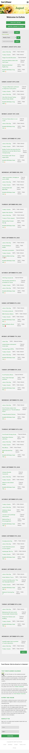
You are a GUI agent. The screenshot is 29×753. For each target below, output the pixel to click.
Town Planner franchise (20, 693)
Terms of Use (23, 744)
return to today (5, 34)
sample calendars (19, 686)
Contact (16, 744)
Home (4, 744)
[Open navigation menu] (27, 2)
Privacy (14, 747)
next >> (23, 652)
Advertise (10, 744)
